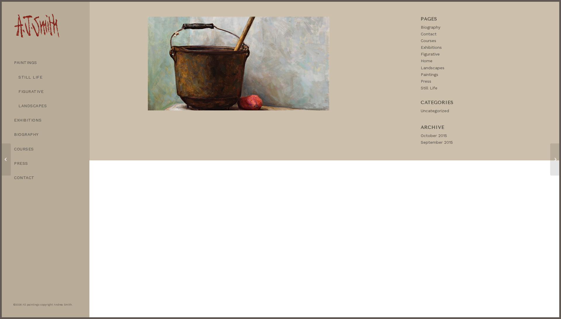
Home (426, 60)
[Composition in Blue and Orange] (6, 159)
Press (426, 81)
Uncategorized (435, 110)
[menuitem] (45, 63)
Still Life (429, 88)
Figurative (430, 54)
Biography (430, 27)
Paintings (429, 74)
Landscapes (432, 67)
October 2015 (434, 135)
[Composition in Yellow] (554, 159)
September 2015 (437, 142)
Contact (429, 34)
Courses (428, 40)
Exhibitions (431, 47)
